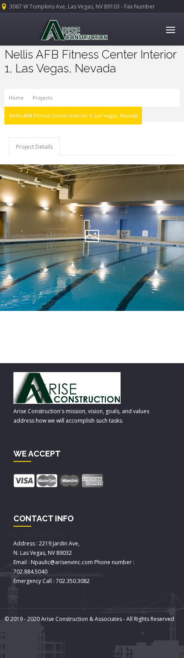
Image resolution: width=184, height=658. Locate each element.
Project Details (34, 147)
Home (16, 97)
